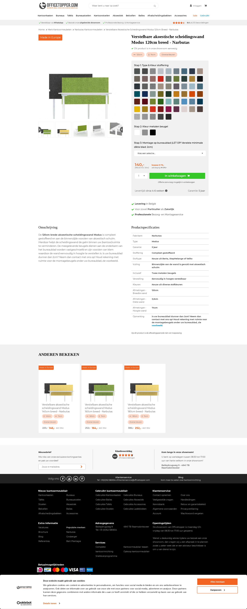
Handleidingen (188, 499)
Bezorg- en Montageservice (159, 214)
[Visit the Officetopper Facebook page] (62, 478)
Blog (40, 536)
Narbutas (70, 532)
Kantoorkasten (45, 15)
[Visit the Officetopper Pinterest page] (82, 478)
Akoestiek (118, 15)
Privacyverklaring (189, 509)
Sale (195, 15)
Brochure (43, 532)
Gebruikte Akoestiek (134, 499)
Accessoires (181, 15)
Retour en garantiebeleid (193, 504)
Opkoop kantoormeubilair (137, 551)
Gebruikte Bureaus (133, 495)
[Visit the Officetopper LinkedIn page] (75, 478)
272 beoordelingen (201, 23)
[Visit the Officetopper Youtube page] (69, 478)
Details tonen (49, 603)
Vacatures (43, 527)
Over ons (185, 495)
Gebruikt (204, 15)
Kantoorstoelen (102, 15)
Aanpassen (215, 590)
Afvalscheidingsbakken (160, 15)
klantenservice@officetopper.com (134, 480)
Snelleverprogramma (106, 556)
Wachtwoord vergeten (192, 513)
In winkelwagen (175, 175)
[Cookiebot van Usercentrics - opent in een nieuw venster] (24, 603)
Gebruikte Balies (104, 499)
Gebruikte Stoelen (105, 509)
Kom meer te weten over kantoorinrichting (181, 480)
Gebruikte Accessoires (135, 504)
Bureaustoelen (83, 15)
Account (157, 513)
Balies (142, 15)
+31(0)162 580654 (108, 480)
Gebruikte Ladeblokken (135, 509)
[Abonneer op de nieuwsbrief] (81, 467)
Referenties (44, 541)
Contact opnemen (162, 495)
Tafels (70, 15)
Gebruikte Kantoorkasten (108, 495)
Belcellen (131, 15)
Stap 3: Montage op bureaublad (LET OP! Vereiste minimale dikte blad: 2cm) (168, 144)
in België (145, 203)
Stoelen (42, 504)
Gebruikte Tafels (104, 504)
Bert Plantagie (73, 541)
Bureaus (60, 15)
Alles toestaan (217, 582)
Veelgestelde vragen (163, 499)
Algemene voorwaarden (165, 509)
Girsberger (71, 536)
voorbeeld (157, 325)
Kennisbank (158, 504)
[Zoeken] (155, 6)
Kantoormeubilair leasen (136, 547)
